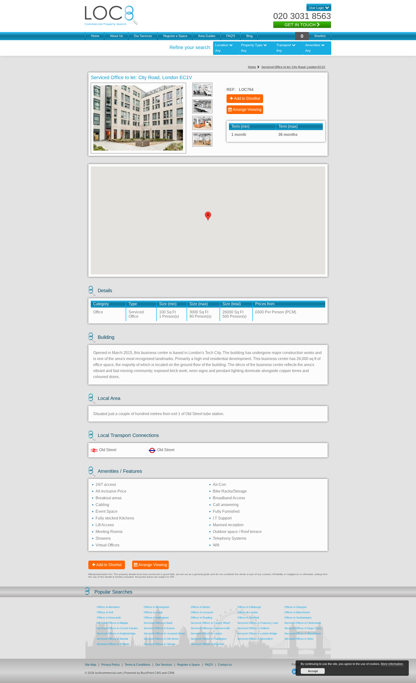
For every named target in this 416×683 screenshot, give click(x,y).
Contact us (225, 664)
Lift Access (105, 525)
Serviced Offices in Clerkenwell (302, 622)
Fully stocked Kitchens (115, 518)
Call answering (226, 505)
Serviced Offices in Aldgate (112, 622)
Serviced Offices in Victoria (159, 644)
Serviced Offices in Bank (158, 622)
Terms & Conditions (137, 664)
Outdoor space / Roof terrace (237, 532)
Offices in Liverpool (202, 612)
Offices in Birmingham (156, 607)
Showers (103, 538)
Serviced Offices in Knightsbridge (116, 633)
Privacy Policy (110, 664)
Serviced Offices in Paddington (209, 638)
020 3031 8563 (302, 16)
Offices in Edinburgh (249, 607)
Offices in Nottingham (156, 617)
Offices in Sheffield (248, 617)
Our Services (143, 36)
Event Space (106, 511)
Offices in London (247, 612)
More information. (392, 664)
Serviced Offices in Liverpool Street (164, 633)
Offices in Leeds (153, 612)
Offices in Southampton (298, 617)
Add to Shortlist (247, 98)
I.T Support (222, 518)
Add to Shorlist (108, 565)
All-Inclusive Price (111, 491)
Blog (249, 36)
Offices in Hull (105, 612)
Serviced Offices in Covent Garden (117, 628)
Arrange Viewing (247, 110)
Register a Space (175, 36)
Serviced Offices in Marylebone (302, 633)
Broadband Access (229, 498)
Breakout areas (109, 498)
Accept (313, 671)
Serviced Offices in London (206, 633)
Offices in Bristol (200, 607)
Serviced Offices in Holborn (253, 628)
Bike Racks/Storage (230, 491)
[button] (208, 216)
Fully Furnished (226, 511)
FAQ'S (230, 36)
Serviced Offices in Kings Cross (303, 628)
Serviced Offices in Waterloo (207, 644)
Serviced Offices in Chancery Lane (257, 622)
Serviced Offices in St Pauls (113, 644)
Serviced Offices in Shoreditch (255, 638)
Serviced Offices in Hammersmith (210, 628)
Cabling (102, 505)
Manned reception (228, 525)
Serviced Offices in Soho (298, 638)
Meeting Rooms (109, 532)
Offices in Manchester (297, 612)
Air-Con (219, 484)
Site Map (90, 664)
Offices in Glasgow (295, 607)
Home (95, 36)
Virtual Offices (107, 545)
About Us (116, 36)
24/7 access (106, 484)
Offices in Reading (201, 617)
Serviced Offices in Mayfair (112, 638)
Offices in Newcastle (109, 617)
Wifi (216, 545)
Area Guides (206, 36)
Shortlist (320, 36)
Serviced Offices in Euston (159, 628)
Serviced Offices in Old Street (161, 638)
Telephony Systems (229, 538)
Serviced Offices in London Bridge (257, 633)
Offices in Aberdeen (108, 607)
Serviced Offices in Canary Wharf (210, 622)
